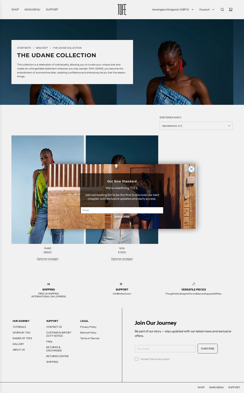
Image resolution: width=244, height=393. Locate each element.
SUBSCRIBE (122, 216)
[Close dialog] (191, 169)
